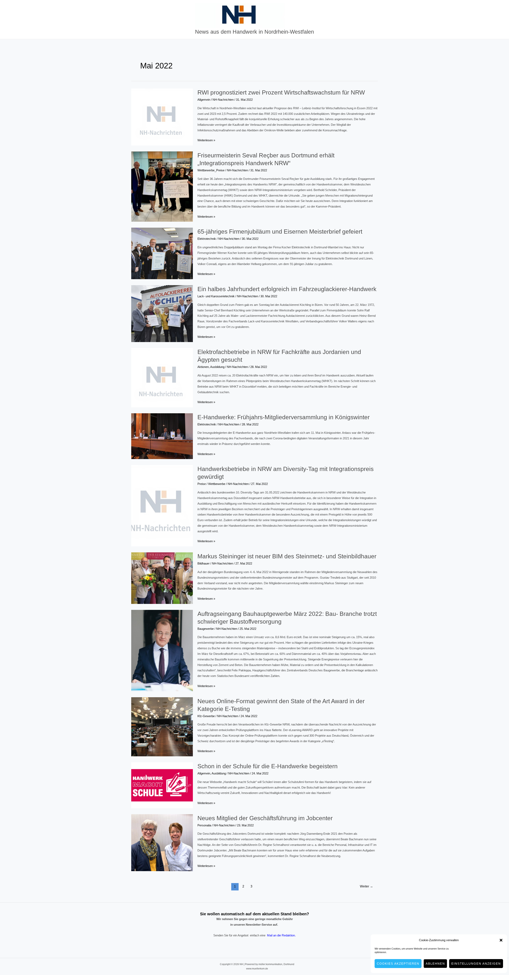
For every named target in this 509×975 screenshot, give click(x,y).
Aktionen (203, 367)
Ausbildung (217, 367)
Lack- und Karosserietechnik (216, 296)
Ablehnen (435, 963)
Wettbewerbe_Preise (210, 170)
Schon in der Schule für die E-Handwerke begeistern (267, 766)
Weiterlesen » (206, 140)
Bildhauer (203, 563)
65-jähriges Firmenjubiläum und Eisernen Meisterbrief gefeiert (279, 231)
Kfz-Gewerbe (206, 716)
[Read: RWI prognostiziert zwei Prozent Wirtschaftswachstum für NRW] (162, 116)
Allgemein (203, 99)
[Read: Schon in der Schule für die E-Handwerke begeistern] (162, 785)
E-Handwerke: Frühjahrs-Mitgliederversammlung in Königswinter (283, 417)
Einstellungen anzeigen (476, 963)
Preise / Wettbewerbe (211, 484)
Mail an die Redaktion (281, 935)
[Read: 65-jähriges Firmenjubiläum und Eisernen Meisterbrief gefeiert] (162, 253)
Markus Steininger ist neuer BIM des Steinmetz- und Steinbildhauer (286, 556)
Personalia (204, 825)
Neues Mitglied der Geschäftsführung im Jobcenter (265, 818)
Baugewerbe (205, 628)
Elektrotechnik (206, 238)
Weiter (366, 886)
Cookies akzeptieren (398, 963)
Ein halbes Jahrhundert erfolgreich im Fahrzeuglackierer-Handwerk (286, 289)
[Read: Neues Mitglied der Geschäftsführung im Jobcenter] (162, 842)
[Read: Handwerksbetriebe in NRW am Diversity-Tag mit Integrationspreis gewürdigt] (162, 505)
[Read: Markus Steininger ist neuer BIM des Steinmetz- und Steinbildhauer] (162, 577)
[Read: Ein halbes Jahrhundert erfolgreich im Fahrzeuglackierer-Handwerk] (162, 313)
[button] (501, 940)
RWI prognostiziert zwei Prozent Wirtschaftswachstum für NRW (281, 92)
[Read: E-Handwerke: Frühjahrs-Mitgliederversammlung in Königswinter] (162, 436)
